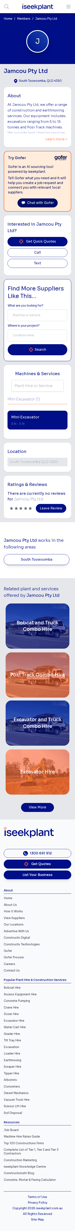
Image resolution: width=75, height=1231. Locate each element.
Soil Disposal (13, 1113)
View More (37, 807)
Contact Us (12, 970)
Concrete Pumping (17, 1001)
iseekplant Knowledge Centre (25, 1166)
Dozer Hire (11, 1014)
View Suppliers (14, 918)
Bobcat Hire (12, 987)
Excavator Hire (14, 1021)
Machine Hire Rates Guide (22, 1136)
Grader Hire (12, 1034)
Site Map (37, 1219)
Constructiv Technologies (22, 944)
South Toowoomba (36, 559)
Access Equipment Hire (20, 994)
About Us (10, 905)
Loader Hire (12, 1053)
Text (37, 263)
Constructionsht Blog (19, 1173)
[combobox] (37, 315)
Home (8, 18)
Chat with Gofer (40, 203)
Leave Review (51, 508)
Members (23, 18)
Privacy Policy (38, 1202)
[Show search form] (6, 6)
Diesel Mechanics (16, 1093)
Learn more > (56, 139)
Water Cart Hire (15, 1027)
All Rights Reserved (37, 1214)
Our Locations (14, 924)
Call (37, 253)
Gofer (8, 951)
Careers (9, 964)
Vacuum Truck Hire (17, 1100)
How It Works (13, 911)
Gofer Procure (14, 957)
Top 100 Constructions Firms (24, 1143)
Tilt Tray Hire (12, 1040)
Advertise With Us (16, 931)
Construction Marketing (20, 1160)
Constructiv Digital (17, 938)
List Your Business (37, 875)
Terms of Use (37, 1197)
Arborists (10, 1080)
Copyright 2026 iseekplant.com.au (37, 1208)
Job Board (11, 1130)
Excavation (11, 1047)
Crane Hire (11, 1007)
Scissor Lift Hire (15, 1106)
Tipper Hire (11, 1073)
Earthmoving (12, 1060)
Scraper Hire (12, 1067)
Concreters (12, 1086)
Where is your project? (24, 325)
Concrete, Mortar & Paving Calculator (30, 1180)
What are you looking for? (25, 305)
